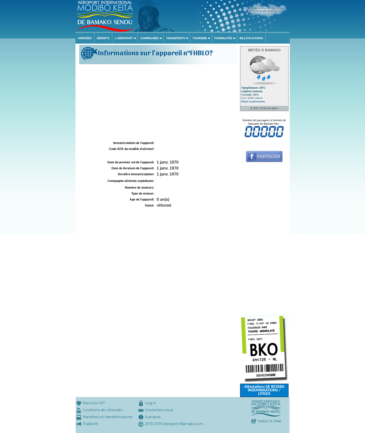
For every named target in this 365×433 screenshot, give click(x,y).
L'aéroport (124, 38)
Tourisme (199, 38)
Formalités (223, 38)
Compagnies (149, 38)
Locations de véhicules (102, 410)
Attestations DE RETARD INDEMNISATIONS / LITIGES (264, 390)
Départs (103, 38)
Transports (175, 38)
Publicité (90, 424)
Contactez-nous (159, 410)
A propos (152, 417)
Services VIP (94, 403)
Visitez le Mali (269, 421)
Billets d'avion (251, 38)
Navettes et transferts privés (107, 417)
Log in (150, 403)
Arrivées (85, 38)
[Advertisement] (157, 102)
